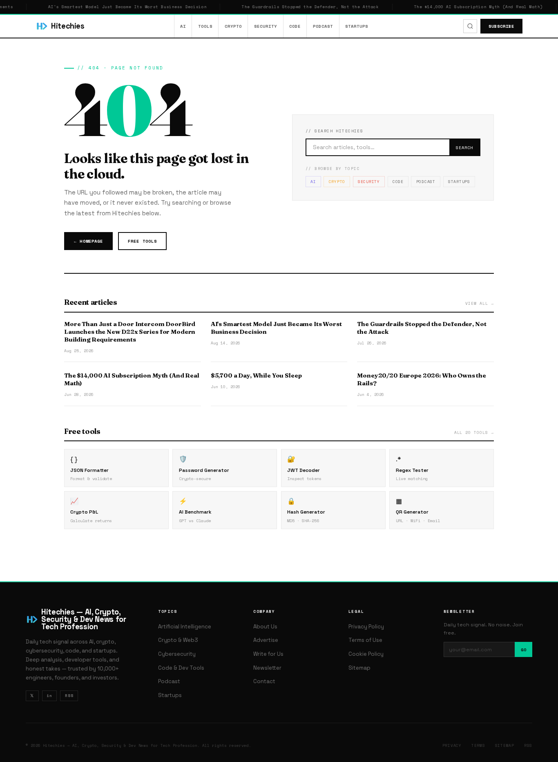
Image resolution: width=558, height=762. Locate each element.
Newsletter (267, 667)
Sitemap (359, 667)
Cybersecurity (177, 653)
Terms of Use (365, 640)
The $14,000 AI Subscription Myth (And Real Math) (469, 6)
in (49, 695)
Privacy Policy (366, 626)
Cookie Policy (366, 653)
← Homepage (88, 241)
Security (265, 26)
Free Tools (142, 241)
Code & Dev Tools (181, 667)
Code (295, 26)
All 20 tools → (474, 432)
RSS (69, 695)
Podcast (323, 26)
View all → (479, 303)
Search (464, 147)
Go (524, 649)
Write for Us (268, 653)
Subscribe (501, 26)
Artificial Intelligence (184, 626)
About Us (265, 626)
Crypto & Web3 (178, 640)
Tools (205, 26)
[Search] (470, 26)
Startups (356, 26)
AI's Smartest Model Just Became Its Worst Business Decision (119, 6)
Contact (264, 681)
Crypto (233, 26)
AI (183, 26)
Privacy (452, 745)
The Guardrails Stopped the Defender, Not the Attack (301, 6)
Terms (478, 745)
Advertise (265, 640)
